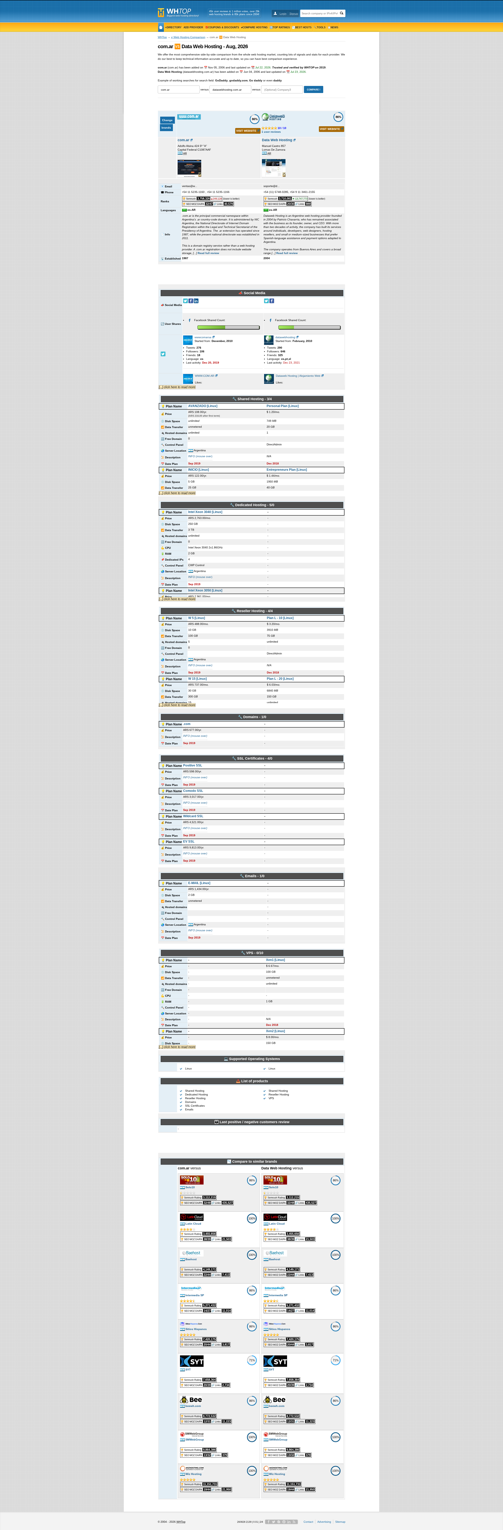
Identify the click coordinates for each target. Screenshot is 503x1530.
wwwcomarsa (203, 337)
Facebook (268, 1521)
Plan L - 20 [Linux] (280, 678)
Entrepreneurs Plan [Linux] (287, 469)
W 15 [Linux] (197, 678)
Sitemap (340, 1521)
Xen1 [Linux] (275, 960)
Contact (308, 1521)
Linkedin (289, 1521)
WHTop (162, 37)
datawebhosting (285, 337)
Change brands (167, 124)
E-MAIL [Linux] (199, 883)
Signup (293, 13)
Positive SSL (192, 765)
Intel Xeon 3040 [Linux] (205, 512)
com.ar (183, 140)
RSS (294, 1521)
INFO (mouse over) (200, 456)
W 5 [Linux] (196, 618)
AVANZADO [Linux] (202, 406)
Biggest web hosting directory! (183, 15)
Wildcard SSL (193, 816)
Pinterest (283, 1521)
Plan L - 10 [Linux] (280, 618)
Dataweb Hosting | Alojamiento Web (298, 375)
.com (186, 724)
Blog (278, 1521)
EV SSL (189, 841)
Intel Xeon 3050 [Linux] (205, 590)
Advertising (324, 1521)
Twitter (273, 1521)
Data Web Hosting (277, 140)
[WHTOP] (161, 27)
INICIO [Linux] (198, 469)
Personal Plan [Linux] (283, 406)
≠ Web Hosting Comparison (188, 37)
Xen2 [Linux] (275, 1031)
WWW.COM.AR (204, 375)
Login (283, 13)
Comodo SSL (193, 790)
